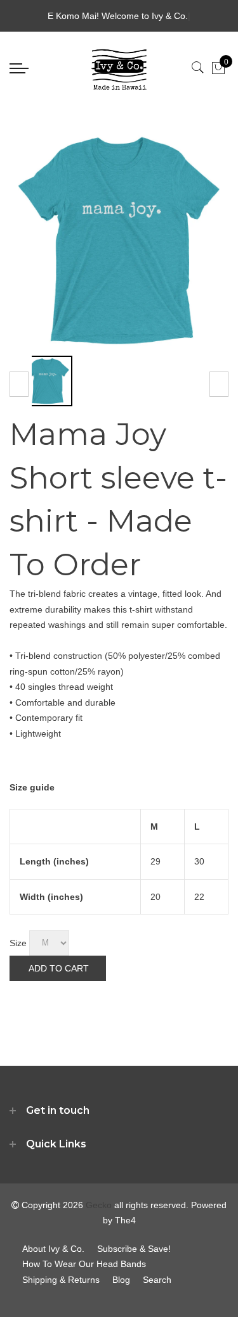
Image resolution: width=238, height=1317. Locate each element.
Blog (121, 1280)
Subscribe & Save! (134, 1249)
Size (18, 942)
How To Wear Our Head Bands (84, 1264)
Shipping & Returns (61, 1280)
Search (157, 1280)
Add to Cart (59, 968)
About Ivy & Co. (53, 1249)
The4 (125, 1220)
